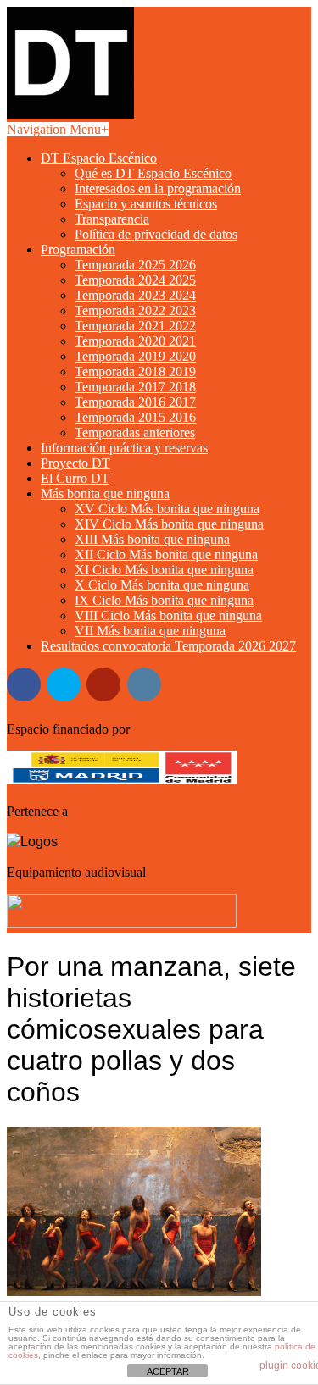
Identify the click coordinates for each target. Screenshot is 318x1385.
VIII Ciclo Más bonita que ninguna (168, 615)
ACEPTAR (168, 1371)
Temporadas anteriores (135, 432)
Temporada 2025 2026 (135, 265)
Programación (78, 249)
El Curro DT (75, 478)
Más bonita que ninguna (105, 493)
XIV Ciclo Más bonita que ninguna (169, 524)
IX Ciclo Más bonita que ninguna (164, 600)
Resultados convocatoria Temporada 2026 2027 (168, 646)
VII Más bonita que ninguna (150, 630)
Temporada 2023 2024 (135, 295)
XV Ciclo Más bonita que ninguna (167, 508)
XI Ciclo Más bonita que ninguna (164, 569)
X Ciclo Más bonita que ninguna (162, 585)
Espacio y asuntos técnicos (146, 204)
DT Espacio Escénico (99, 158)
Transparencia (112, 219)
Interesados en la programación (158, 188)
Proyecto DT (75, 463)
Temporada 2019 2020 (135, 356)
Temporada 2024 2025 (135, 280)
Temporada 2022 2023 (135, 310)
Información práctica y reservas (124, 447)
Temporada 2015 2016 (135, 417)
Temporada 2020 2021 (135, 341)
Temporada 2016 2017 (135, 402)
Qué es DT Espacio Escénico (153, 173)
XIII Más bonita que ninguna (152, 539)
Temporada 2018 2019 (135, 371)
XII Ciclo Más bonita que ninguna (166, 554)
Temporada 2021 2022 (135, 326)
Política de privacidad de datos (156, 234)
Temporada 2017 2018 (135, 386)
